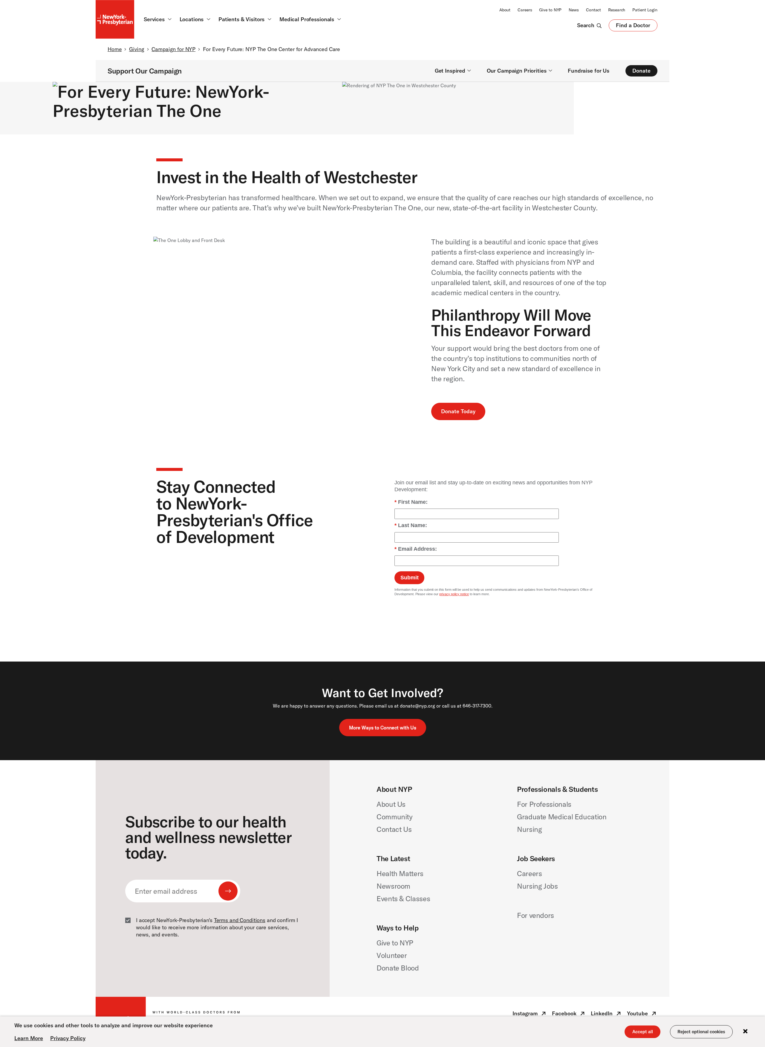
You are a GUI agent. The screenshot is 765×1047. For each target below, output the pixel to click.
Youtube (642, 1014)
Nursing (529, 829)
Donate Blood (398, 967)
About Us (391, 804)
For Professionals (544, 804)
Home (115, 49)
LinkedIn (606, 1014)
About (504, 10)
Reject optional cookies (701, 1031)
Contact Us (394, 829)
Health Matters (400, 873)
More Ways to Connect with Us (382, 728)
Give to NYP (550, 10)
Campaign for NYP (173, 49)
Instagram (529, 1014)
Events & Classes (403, 898)
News (574, 10)
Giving (136, 49)
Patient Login (644, 10)
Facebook (569, 1014)
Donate (641, 70)
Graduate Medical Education (562, 816)
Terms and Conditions (239, 920)
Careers (525, 10)
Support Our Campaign (145, 70)
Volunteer (392, 955)
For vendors (535, 915)
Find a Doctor (633, 26)
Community (395, 816)
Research (616, 10)
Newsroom (393, 885)
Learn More (28, 1038)
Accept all (642, 1031)
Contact (593, 10)
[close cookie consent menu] (745, 1031)
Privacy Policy (67, 1038)
